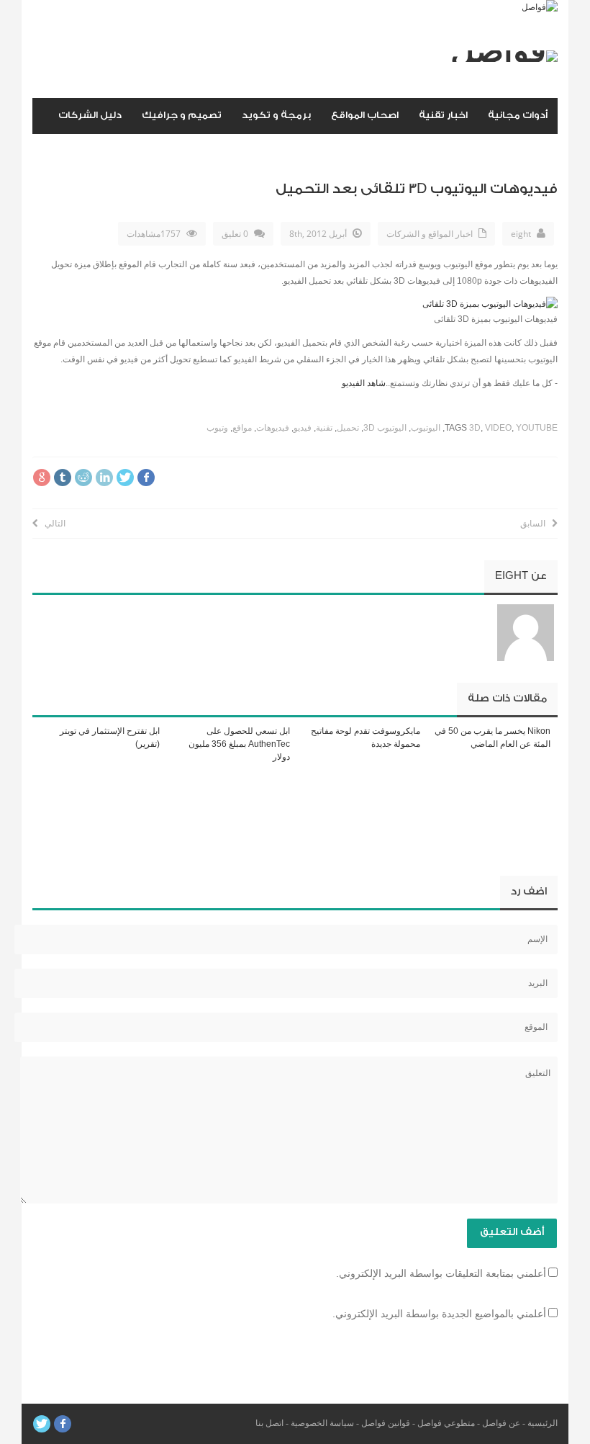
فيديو (303, 428)
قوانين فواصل (385, 1423)
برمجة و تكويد (276, 114)
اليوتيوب (425, 428)
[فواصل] (540, 7)
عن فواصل (501, 1423)
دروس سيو (523, 150)
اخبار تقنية (443, 114)
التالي (51, 524)
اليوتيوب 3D (385, 428)
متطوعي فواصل (446, 1423)
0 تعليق (235, 234)
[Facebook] (62, 1423)
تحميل (348, 428)
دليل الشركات (90, 114)
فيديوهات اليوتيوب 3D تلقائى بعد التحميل (417, 189)
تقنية (324, 428)
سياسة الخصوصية (322, 1423)
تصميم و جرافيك (182, 114)
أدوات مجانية (518, 114)
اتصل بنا (269, 1423)
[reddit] (83, 477)
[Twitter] (41, 1423)
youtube (537, 428)
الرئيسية (542, 1423)
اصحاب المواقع (365, 114)
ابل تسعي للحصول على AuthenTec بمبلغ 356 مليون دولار (239, 744)
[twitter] (125, 477)
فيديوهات (272, 428)
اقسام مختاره (445, 150)
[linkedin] (104, 477)
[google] (41, 477)
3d (475, 428)
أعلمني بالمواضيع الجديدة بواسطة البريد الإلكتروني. (439, 1313)
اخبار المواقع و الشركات (429, 234)
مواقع (242, 428)
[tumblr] (62, 477)
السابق (536, 524)
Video (498, 428)
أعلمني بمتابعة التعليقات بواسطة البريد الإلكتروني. (441, 1273)
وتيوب (217, 428)
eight (521, 234)
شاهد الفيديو (364, 383)
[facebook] (146, 477)
